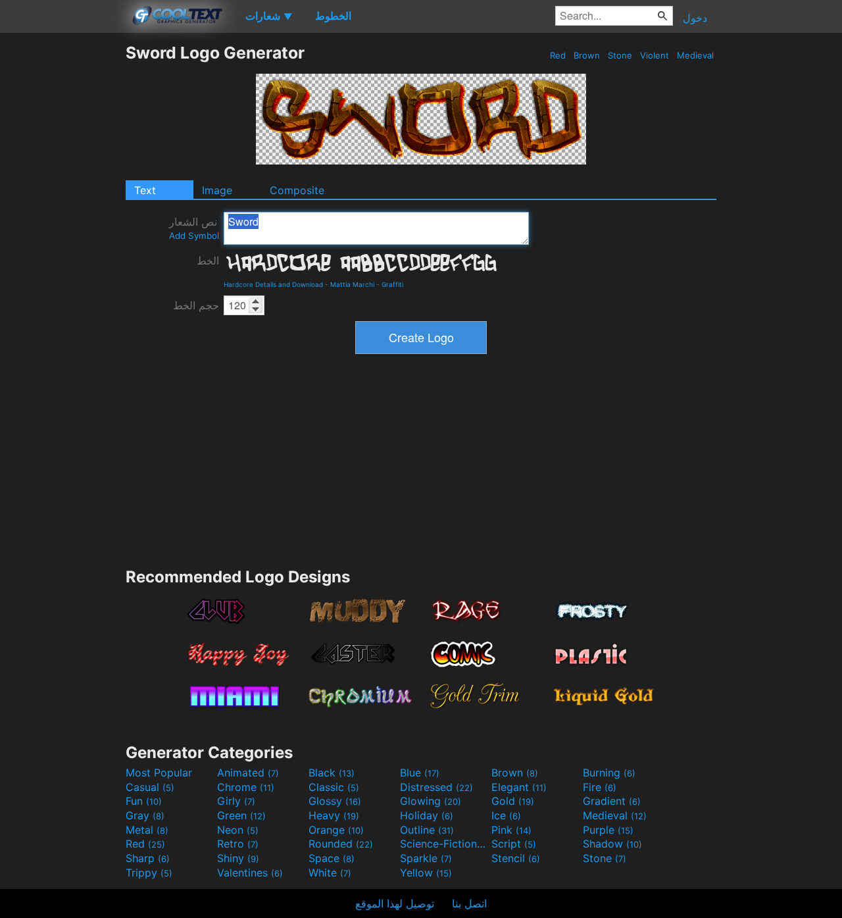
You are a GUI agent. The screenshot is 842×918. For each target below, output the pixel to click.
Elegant (519, 787)
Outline (427, 829)
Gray (145, 815)
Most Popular (159, 772)
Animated (248, 772)
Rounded (341, 843)
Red (557, 55)
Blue (419, 772)
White (330, 872)
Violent (654, 55)
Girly (236, 800)
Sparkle (426, 858)
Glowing (430, 800)
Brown (587, 55)
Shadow (612, 843)
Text (145, 190)
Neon (238, 829)
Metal (147, 829)
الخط (208, 260)
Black (332, 772)
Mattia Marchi (352, 284)
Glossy (335, 800)
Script (513, 843)
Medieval (695, 55)
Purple (608, 829)
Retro (238, 843)
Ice (506, 815)
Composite (297, 190)
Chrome (245, 787)
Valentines (250, 872)
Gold (512, 800)
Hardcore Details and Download (273, 284)
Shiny (238, 858)
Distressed (436, 787)
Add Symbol (194, 235)
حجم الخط (196, 305)
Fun (144, 800)
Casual (150, 787)
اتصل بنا (469, 903)
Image (217, 190)
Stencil (515, 858)
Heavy (334, 815)
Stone (620, 55)
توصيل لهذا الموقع (394, 903)
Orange (336, 829)
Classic (334, 787)
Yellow (426, 872)
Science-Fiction (444, 843)
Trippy (149, 872)
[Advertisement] (62, 240)
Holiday (426, 815)
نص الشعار (194, 228)
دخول (695, 17)
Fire (599, 787)
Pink (511, 829)
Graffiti (392, 284)
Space (332, 858)
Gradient (612, 800)
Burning (609, 772)
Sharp (148, 858)
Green (241, 815)
